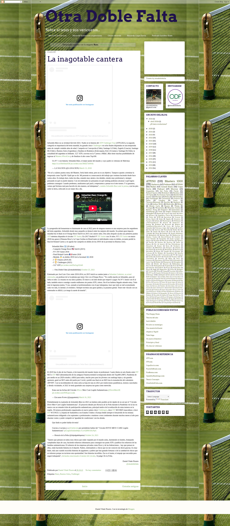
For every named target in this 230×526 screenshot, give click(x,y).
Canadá (166, 251)
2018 (151, 150)
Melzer (179, 291)
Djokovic (155, 184)
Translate (164, 400)
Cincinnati (166, 198)
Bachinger (151, 275)
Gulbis (150, 257)
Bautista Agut (164, 235)
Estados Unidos (152, 237)
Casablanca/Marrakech (154, 226)
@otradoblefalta (132, 464)
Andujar (165, 233)
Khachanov (159, 260)
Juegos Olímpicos (173, 211)
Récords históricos (57, 35)
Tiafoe (148, 301)
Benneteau (168, 249)
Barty (169, 275)
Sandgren (171, 297)
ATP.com (149, 358)
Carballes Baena (165, 277)
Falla (181, 280)
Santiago (178, 297)
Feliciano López (161, 228)
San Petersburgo (174, 244)
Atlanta (177, 248)
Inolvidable (150, 321)
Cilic (148, 204)
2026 (151, 119)
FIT (174, 255)
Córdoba (167, 278)
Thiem (177, 206)
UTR (172, 301)
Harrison (155, 286)
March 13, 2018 (85, 168)
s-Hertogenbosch (152, 222)
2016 (151, 156)
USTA (167, 301)
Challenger (75, 474)
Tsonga (149, 208)
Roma (167, 197)
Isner (160, 211)
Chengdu (148, 278)
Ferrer (176, 191)
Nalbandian (176, 264)
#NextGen (158, 248)
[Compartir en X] (111, 470)
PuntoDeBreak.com (153, 369)
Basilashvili (152, 235)
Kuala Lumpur (175, 239)
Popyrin (158, 297)
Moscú (172, 293)
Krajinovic (157, 289)
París (175, 200)
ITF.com (149, 362)
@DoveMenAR (114, 390)
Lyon (147, 291)
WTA (159, 217)
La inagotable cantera (85, 59)
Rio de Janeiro (159, 244)
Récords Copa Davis (136, 35)
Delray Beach (151, 219)
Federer (167, 184)
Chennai (155, 278)
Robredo (151, 267)
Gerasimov (149, 284)
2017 (151, 153)
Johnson (149, 260)
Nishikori (165, 193)
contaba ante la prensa (114, 186)
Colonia (149, 253)
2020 (151, 144)
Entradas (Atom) (98, 494)
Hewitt (166, 257)
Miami (180, 204)
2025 (151, 129)
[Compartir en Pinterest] (116, 470)
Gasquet (172, 228)
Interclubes (171, 286)
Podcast (161, 189)
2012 (151, 168)
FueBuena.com (152, 372)
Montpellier (163, 293)
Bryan (158, 251)
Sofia (172, 269)
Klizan (167, 260)
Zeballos (149, 248)
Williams (177, 221)
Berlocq (178, 249)
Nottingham (158, 266)
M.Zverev (154, 291)
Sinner (159, 246)
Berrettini (149, 251)
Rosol (168, 267)
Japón (170, 258)
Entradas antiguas (130, 486)
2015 (151, 159)
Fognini (167, 213)
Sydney (157, 221)
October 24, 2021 (91, 435)
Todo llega (150, 335)
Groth (179, 284)
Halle (174, 213)
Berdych (176, 202)
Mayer (148, 240)
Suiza (167, 246)
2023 (151, 135)
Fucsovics (156, 282)
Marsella (167, 230)
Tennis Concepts (152, 379)
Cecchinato (176, 251)
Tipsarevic (155, 301)
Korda (149, 289)
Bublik (148, 277)
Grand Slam (167, 187)
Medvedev (170, 204)
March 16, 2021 (85, 397)
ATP (49, 236)
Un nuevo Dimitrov (153, 339)
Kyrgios (149, 221)
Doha (154, 280)
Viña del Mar (157, 302)
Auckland (149, 249)
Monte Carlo (154, 206)
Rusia (164, 297)
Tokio (151, 217)
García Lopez (171, 282)
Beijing (148, 224)
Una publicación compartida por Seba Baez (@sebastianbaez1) (80, 364)
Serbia (155, 231)
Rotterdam (176, 267)
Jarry (178, 258)
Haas (150, 230)
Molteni (155, 293)
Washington (166, 221)
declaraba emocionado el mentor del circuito (78, 456)
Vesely (150, 302)
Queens (160, 242)
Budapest (155, 277)
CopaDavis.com (152, 365)
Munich (166, 264)
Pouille (151, 242)
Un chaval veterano (154, 346)
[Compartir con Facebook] (113, 470)
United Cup (179, 301)
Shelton (158, 299)
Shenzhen (149, 246)
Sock (171, 231)
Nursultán (157, 295)
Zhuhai (177, 302)
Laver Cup (149, 262)
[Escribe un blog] (109, 470)
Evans (156, 255)
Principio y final (152, 342)
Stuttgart (180, 269)
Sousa (178, 231)
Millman (148, 293)
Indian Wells (158, 204)
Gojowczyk (164, 284)
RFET (181, 266)
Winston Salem (173, 208)
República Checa (164, 215)
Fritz (149, 282)
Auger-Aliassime (177, 233)
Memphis (177, 262)
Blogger (131, 509)
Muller (156, 264)
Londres (162, 200)
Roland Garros (152, 193)
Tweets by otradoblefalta (156, 78)
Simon (163, 231)
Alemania (166, 273)
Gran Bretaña (151, 239)
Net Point (165, 240)
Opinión (180, 240)
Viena (157, 233)
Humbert (162, 286)
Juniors (155, 288)
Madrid (177, 195)
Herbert (158, 257)
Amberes (173, 273)
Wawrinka (159, 208)
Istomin (148, 288)
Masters (158, 197)
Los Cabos (178, 289)
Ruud (148, 269)
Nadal (153, 187)
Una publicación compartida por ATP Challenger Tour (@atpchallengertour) (79, 136)
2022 (151, 138)
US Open (149, 195)
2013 (151, 165)
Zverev (149, 197)
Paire (147, 297)
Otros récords (114, 35)
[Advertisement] (164, 57)
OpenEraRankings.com (155, 376)
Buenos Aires (65, 474)
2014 (151, 162)
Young (165, 302)
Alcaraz (165, 222)
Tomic (162, 301)
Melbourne (171, 291)
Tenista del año (152, 318)
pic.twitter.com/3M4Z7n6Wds (82, 164)
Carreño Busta (176, 277)
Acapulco (158, 273)
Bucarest (168, 224)
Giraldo (157, 284)
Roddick (160, 267)
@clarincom (73, 428)
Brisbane (158, 224)
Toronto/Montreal (153, 202)
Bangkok (162, 275)
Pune (174, 266)
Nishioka (148, 295)
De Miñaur (159, 253)
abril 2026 (154, 121)
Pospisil (167, 266)
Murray (174, 189)
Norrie (148, 266)
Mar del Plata (162, 291)
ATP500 (179, 184)
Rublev (175, 230)
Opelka (164, 295)
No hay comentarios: (94, 470)
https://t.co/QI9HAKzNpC (87, 431)
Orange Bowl (172, 295)
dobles (180, 271)
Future (163, 282)
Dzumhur (169, 280)
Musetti (178, 293)
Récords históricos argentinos (87, 35)
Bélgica (177, 224)
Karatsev (161, 288)
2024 (151, 132)
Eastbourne (176, 235)
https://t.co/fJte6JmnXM (61, 164)
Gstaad (180, 255)
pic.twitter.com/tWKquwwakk (63, 393)
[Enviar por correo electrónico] (106, 470)
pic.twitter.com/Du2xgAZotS (72, 265)
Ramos (148, 244)
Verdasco (176, 246)
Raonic (167, 206)
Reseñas (176, 193)
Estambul (149, 228)
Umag (165, 271)
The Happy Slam (153, 314)
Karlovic (158, 230)
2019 (151, 147)
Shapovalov (163, 269)
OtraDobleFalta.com (154, 383)
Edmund (176, 280)
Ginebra (177, 237)
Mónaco (152, 215)
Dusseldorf (170, 253)
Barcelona (167, 217)
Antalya (180, 273)
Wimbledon (178, 197)
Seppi (154, 269)
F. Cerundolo (165, 255)
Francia (177, 198)
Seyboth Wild (150, 299)
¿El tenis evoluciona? (158, 124)
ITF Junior (77, 236)
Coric (169, 226)
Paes (179, 295)
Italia (148, 200)
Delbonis (180, 278)
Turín (158, 271)
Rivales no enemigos (154, 325)
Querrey (169, 242)
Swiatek (178, 299)
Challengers (97, 146)
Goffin (180, 228)
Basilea (167, 202)
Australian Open (163, 195)
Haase (148, 286)
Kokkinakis (176, 260)
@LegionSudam (70, 431)
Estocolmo (176, 210)
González (172, 284)
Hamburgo (150, 211)
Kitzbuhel (169, 288)
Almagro (169, 248)
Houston (177, 219)
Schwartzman (178, 215)
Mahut (158, 262)
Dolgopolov (161, 280)
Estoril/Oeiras (166, 237)
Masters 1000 (174, 181)
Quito (178, 242)
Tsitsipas (149, 233)
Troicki (151, 271)
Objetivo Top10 (152, 332)
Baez (57, 474)
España (168, 219)
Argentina (150, 191)
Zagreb (171, 302)
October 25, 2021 (88, 270)
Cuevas (177, 226)
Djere (149, 280)
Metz (181, 213)
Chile (161, 278)
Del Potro (164, 191)
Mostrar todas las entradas (111, 44)
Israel (179, 286)
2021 (151, 141)
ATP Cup (151, 273)
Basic (174, 275)
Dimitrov (164, 210)
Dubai (161, 219)
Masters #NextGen (63, 156)
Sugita (172, 299)
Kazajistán (162, 239)
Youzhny (172, 271)
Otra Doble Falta (111, 16)
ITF (137, 372)
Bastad (159, 213)
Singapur (165, 299)
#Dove (79, 390)
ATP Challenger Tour (107, 143)
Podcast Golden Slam (162, 35)
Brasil (179, 275)
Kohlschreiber (178, 288)
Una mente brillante (154, 328)
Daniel (174, 278)
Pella (152, 297)
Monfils (156, 240)
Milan (148, 264)
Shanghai (150, 213)
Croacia (177, 217)
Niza (172, 240)
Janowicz (161, 258)
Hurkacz (174, 257)
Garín (179, 282)
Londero (170, 289)
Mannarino (167, 262)
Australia (159, 249)
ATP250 (151, 181)
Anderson (176, 222)
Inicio (84, 486)
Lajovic (164, 289)
